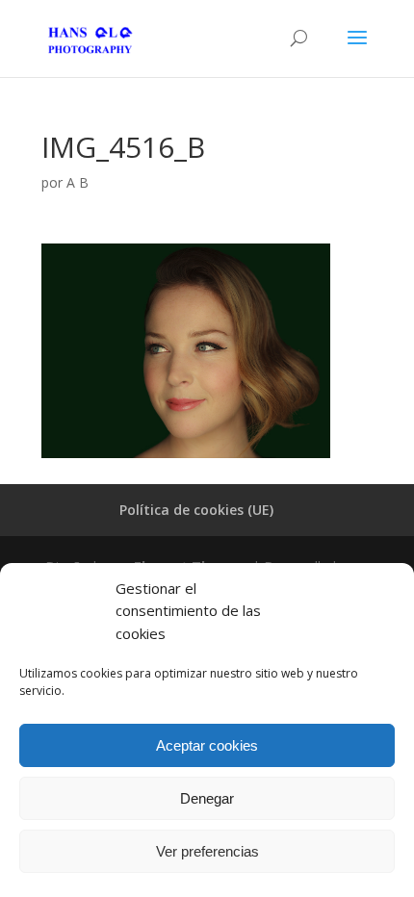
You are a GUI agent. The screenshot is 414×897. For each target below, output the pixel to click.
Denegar (207, 798)
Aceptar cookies (207, 745)
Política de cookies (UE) (196, 509)
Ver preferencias (207, 851)
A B (77, 182)
